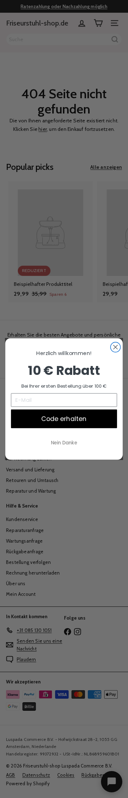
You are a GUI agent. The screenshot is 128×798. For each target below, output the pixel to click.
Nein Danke (64, 442)
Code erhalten (63, 418)
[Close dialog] (116, 347)
